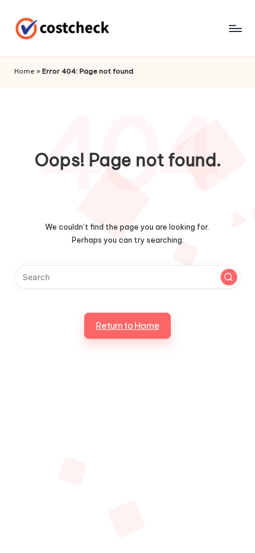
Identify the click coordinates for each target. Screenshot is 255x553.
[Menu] (235, 28)
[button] (229, 277)
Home (24, 71)
